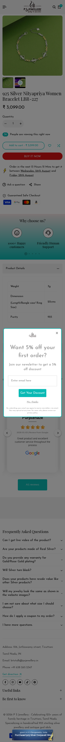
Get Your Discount (32, 393)
